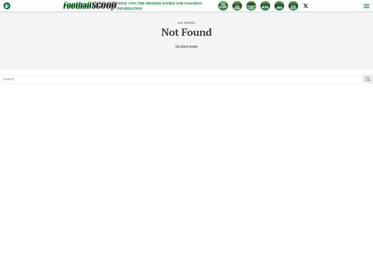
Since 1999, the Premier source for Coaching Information (159, 6)
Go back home (186, 46)
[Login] (7, 6)
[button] (366, 6)
